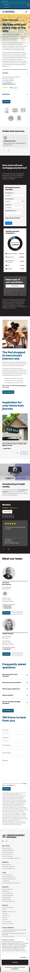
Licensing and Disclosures (8, 936)
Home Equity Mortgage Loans (9, 878)
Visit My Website (17, 612)
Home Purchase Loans (7, 856)
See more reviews (8, 516)
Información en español (7, 923)
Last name (5, 737)
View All (24, 452)
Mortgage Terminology (7, 895)
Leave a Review (7, 511)
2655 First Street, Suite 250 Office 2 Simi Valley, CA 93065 (11, 77)
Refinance (5, 862)
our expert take (21, 385)
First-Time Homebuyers (7, 854)
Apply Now (6, 101)
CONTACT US (6, 788)
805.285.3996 (8, 608)
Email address (6, 745)
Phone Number (7, 753)
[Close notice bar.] (28, 5)
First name (5, 730)
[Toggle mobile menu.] (26, 11)
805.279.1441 (9, 82)
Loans (4, 872)
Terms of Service (10, 785)
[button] (15, 73)
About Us (5, 905)
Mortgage (6, 4)
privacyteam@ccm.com (10, 821)
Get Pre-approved (8, 392)
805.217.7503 (7, 606)
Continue (15, 962)
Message (5, 760)
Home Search (7, 7)
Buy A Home (6, 846)
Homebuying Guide (6, 848)
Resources (5, 887)
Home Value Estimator (7, 893)
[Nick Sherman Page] (8, 572)
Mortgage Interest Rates (7, 850)
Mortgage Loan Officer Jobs (9, 911)
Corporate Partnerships (7, 907)
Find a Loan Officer (6, 921)
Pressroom (4, 917)
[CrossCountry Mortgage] (8, 11)
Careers (4, 909)
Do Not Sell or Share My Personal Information (15, 968)
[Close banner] (27, 939)
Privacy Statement (8, 927)
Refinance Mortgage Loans (8, 868)
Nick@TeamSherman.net (8, 84)
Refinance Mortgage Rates (8, 866)
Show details (23, 957)
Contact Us (4, 919)
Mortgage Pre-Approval (8, 852)
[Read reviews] (5, 87)
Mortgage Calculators (7, 889)
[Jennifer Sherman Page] (8, 624)
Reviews (15, 87)
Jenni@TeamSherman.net (8, 647)
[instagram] (6, 841)
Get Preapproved (8, 710)
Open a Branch (5, 915)
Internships (4, 913)
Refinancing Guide (6, 864)
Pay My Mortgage (6, 899)
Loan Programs (6, 880)
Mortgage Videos (6, 897)
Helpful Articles (5, 891)
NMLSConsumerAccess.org (8, 901)
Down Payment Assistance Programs (10, 858)
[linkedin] (2, 841)
